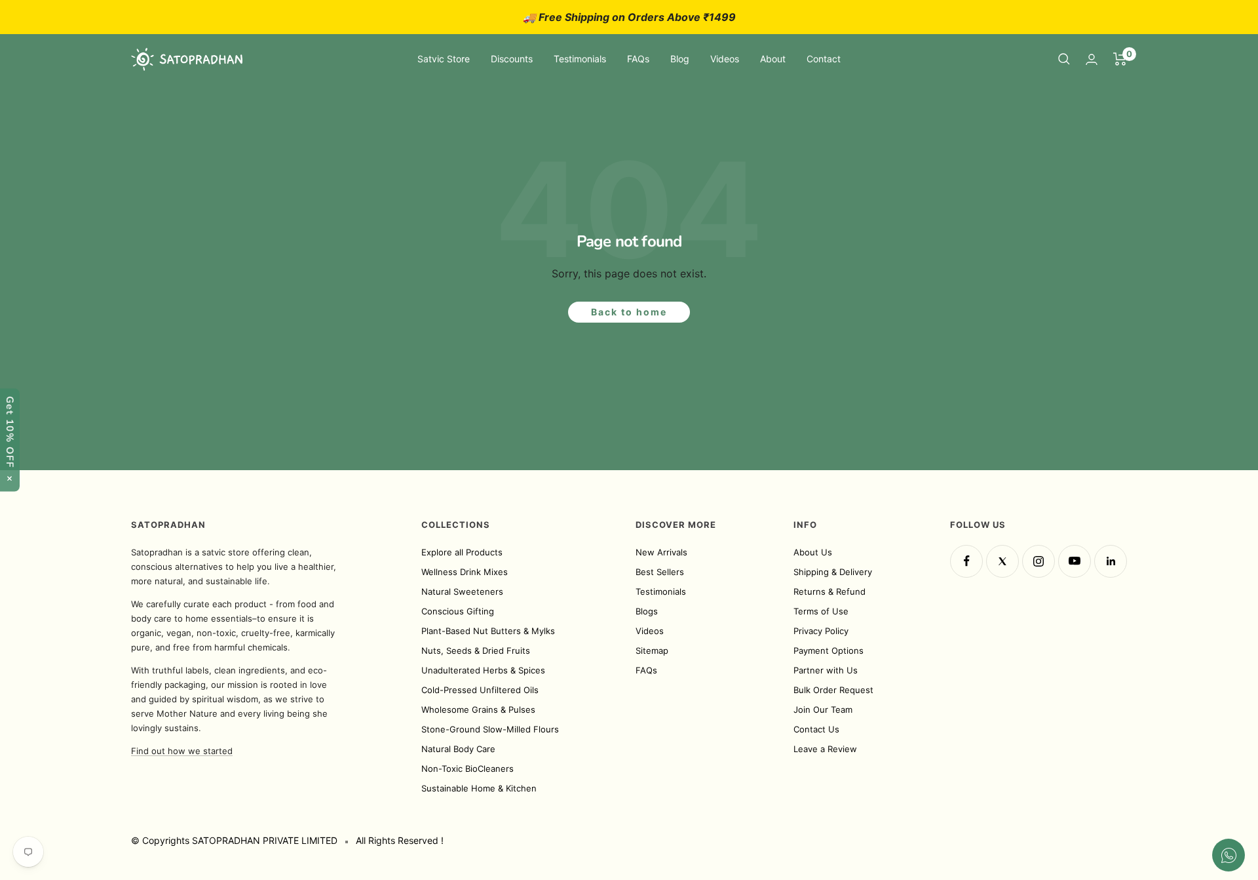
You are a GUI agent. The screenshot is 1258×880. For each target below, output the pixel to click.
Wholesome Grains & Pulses (478, 709)
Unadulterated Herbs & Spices (483, 670)
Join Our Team (822, 709)
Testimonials (580, 58)
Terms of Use (820, 611)
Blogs (647, 611)
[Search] (1064, 59)
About (773, 58)
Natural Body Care (458, 749)
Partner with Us (825, 670)
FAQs (638, 58)
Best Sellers (660, 572)
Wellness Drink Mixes (464, 572)
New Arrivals (661, 552)
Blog (679, 58)
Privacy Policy (820, 631)
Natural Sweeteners (462, 591)
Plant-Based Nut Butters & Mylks (488, 631)
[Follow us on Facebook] (966, 561)
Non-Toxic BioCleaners (467, 768)
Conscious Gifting (457, 611)
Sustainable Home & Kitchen (479, 788)
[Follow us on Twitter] (1002, 561)
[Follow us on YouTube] (1074, 561)
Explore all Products (462, 552)
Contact (824, 58)
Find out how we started (182, 751)
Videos (724, 58)
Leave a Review (825, 749)
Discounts (512, 58)
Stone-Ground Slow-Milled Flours (490, 729)
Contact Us (816, 729)
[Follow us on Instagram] (1038, 561)
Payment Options (828, 650)
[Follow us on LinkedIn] (1110, 561)
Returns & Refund (829, 591)
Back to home (629, 311)
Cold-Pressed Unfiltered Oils (480, 690)
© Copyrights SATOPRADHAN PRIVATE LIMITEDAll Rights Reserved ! (287, 840)
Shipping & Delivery (832, 572)
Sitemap (652, 650)
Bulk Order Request (833, 690)
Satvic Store (443, 58)
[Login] (1091, 59)
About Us (812, 552)
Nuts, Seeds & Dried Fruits (475, 650)
